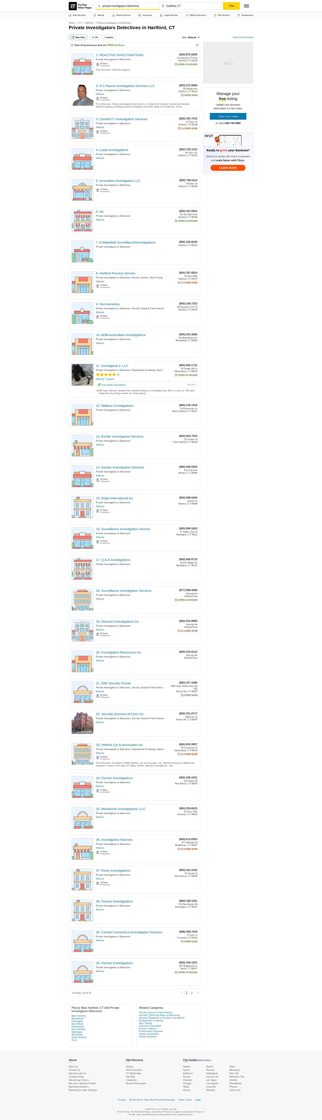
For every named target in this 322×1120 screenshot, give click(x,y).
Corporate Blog (76, 1076)
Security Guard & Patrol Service (148, 308)
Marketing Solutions (79, 1086)
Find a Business (134, 1070)
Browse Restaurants (136, 1083)
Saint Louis (235, 1090)
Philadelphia (235, 1083)
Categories (131, 1080)
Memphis (210, 1090)
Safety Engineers (148, 1036)
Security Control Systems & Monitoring (159, 1015)
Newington (77, 1032)
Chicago (187, 1083)
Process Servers (140, 277)
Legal (198, 1100)
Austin (186, 1070)
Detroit (209, 1066)
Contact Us (74, 1070)
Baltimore (188, 1073)
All (96, 37)
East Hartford (78, 1029)
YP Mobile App (133, 1073)
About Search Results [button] (243, 37)
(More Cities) (204, 1060)
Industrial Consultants (150, 1026)
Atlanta (186, 1066)
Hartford (89, 23)
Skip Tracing (156, 277)
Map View (80, 37)
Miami (232, 1066)
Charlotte (187, 1080)
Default (192, 37)
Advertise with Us (77, 1073)
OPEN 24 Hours (115, 45)
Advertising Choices (79, 1080)
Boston (186, 1076)
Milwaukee (234, 1070)
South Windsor (79, 1037)
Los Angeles (212, 1083)
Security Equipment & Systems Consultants (162, 1018)
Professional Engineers (151, 1031)
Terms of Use (185, 1100)
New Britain (77, 1024)
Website (100, 94)
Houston (210, 1070)
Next (197, 993)
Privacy (122, 1100)
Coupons (109, 379)
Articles (130, 1066)
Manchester (78, 1018)
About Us (73, 1066)
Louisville (211, 1086)
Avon (74, 1040)
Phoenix (233, 1086)
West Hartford (79, 1016)
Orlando (233, 1080)
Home (72, 23)
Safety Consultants (149, 1034)
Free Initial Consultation (149, 384)
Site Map (130, 1076)
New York (234, 1073)
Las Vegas (211, 1080)
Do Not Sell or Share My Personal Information (152, 1100)
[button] (246, 6)
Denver (186, 1090)
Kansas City (212, 1076)
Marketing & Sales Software (83, 1090)
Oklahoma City (236, 1076)
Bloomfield (77, 1034)
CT (79, 23)
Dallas (186, 1086)
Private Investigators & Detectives (113, 59)
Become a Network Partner (82, 1083)
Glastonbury (78, 1026)
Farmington (77, 1021)
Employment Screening (143, 370)
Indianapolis (212, 1073)
